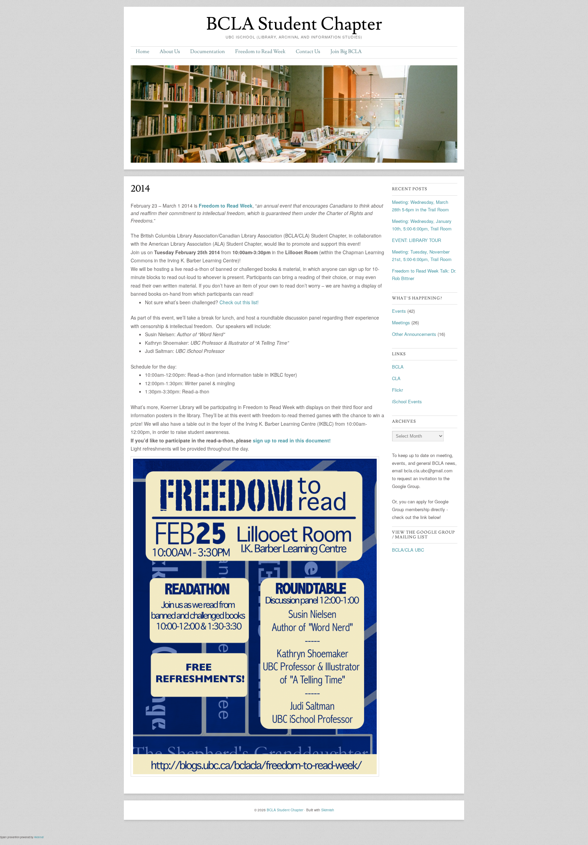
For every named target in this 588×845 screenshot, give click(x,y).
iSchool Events (407, 401)
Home (142, 51)
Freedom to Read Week (260, 51)
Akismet (39, 837)
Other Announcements (414, 334)
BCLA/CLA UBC (408, 550)
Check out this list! (239, 302)
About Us (170, 51)
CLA (396, 378)
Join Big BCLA (346, 51)
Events (399, 311)
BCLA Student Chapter (294, 24)
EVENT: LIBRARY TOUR (416, 240)
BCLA (398, 366)
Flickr (397, 390)
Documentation (207, 51)
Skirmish (327, 810)
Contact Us (308, 51)
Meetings (401, 322)
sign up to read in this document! (292, 440)
